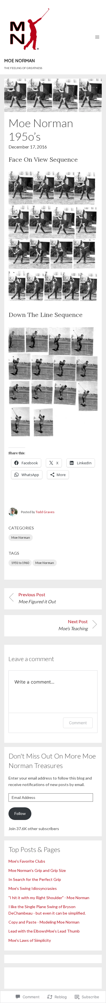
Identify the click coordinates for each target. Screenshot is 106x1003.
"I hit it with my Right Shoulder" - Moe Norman (48, 897)
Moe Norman (20, 537)
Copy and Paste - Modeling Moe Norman (43, 922)
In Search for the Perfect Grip (34, 879)
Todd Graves (45, 512)
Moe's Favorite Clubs (26, 861)
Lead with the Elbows (27, 931)
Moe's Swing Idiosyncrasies (32, 888)
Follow (20, 813)
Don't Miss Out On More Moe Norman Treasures (52, 760)
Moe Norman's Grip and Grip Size (37, 870)
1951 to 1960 (20, 563)
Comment (78, 722)
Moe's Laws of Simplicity (29, 940)
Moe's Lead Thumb (63, 931)
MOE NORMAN (19, 60)
